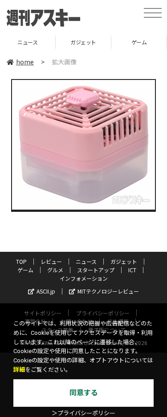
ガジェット (59, 42)
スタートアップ (95, 270)
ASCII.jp (46, 291)
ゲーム (114, 42)
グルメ (55, 270)
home (25, 61)
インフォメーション (84, 278)
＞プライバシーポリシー (83, 413)
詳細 (19, 369)
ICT (132, 270)
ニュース (86, 261)
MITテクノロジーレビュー (108, 291)
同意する (83, 393)
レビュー (51, 261)
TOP (21, 261)
